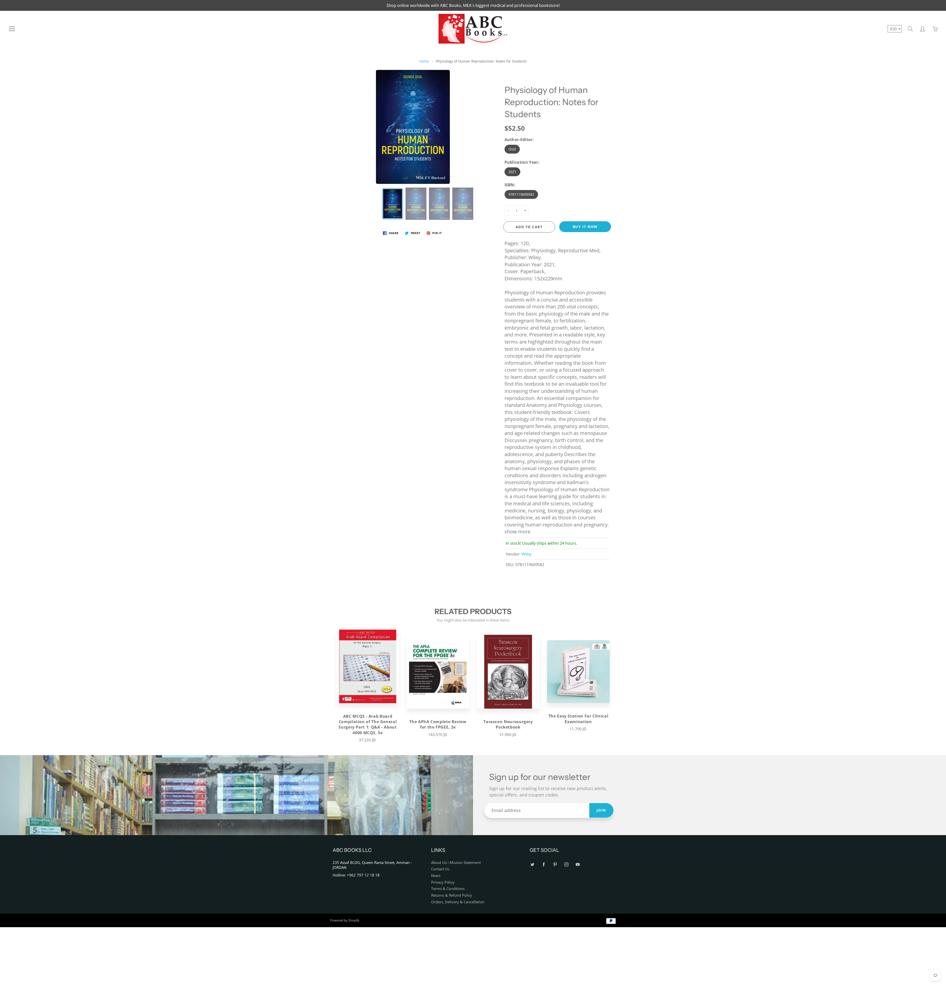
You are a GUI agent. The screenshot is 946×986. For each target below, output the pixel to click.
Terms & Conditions (448, 888)
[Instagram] (566, 864)
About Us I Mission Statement (456, 862)
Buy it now (585, 226)
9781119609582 (521, 194)
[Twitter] (532, 864)
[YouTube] (577, 864)
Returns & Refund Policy (451, 895)
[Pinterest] (555, 864)
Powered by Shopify (344, 920)
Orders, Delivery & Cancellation (457, 902)
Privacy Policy (443, 882)
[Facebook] (543, 864)
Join (601, 810)
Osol (512, 149)
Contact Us (440, 869)
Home (424, 61)
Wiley (526, 554)
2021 (512, 171)
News (435, 875)
